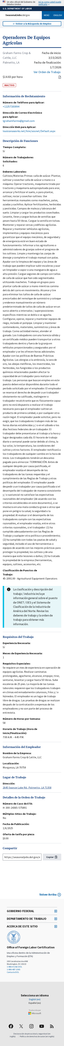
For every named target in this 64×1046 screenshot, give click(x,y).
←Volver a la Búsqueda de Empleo (32, 23)
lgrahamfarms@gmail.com (19, 121)
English (58, 15)
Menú (46, 15)
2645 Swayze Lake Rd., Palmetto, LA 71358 (27, 787)
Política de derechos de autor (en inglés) (37, 1036)
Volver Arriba (47, 894)
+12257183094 (11, 106)
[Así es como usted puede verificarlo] (32, 3)
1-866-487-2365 (13, 969)
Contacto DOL (13, 972)
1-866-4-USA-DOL (14, 966)
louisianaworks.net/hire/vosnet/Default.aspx (29, 131)
